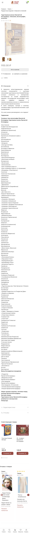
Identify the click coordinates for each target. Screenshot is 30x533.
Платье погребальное (22, 495)
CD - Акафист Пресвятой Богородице (20, 440)
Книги (9, 9)
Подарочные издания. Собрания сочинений (13, 11)
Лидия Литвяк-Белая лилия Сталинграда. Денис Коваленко (6, 496)
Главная (3, 9)
